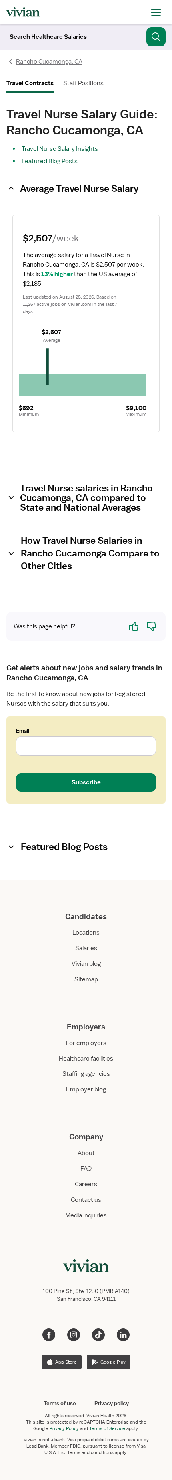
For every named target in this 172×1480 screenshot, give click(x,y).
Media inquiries (86, 1215)
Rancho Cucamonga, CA (49, 62)
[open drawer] (156, 12)
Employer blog (86, 1089)
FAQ (86, 1169)
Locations (86, 933)
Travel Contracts (30, 83)
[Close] (156, 35)
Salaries (86, 948)
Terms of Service (107, 1428)
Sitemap (86, 979)
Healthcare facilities (86, 1059)
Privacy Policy (64, 1428)
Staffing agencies (86, 1074)
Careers (86, 1184)
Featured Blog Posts (50, 161)
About (86, 1153)
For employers (86, 1043)
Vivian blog (86, 964)
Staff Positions (83, 83)
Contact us (86, 1200)
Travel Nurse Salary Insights (60, 149)
